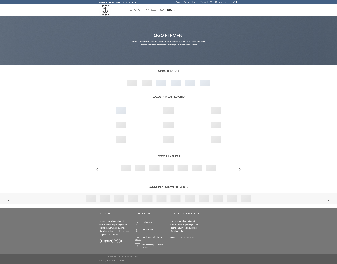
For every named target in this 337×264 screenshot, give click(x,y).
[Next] (240, 169)
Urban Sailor (147, 229)
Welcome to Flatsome (153, 237)
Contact (203, 2)
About (178, 2)
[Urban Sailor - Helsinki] (112, 10)
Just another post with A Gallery (152, 245)
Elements (170, 10)
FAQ (211, 2)
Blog (195, 2)
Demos (136, 10)
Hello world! (147, 222)
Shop (146, 10)
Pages (153, 10)
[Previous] (97, 169)
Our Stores (187, 2)
